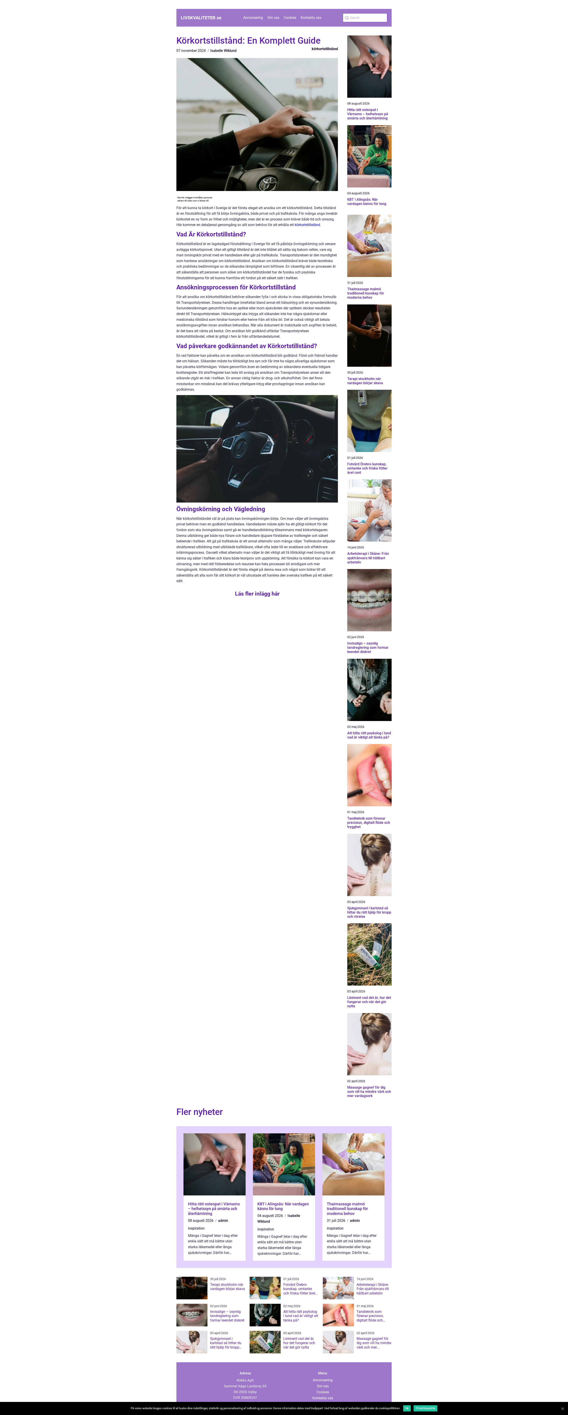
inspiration (196, 1228)
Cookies (290, 18)
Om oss (273, 18)
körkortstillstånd (325, 49)
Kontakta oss (311, 18)
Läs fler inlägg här (257, 594)
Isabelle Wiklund (223, 51)
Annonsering (253, 18)
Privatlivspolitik (425, 1408)
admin (223, 1220)
